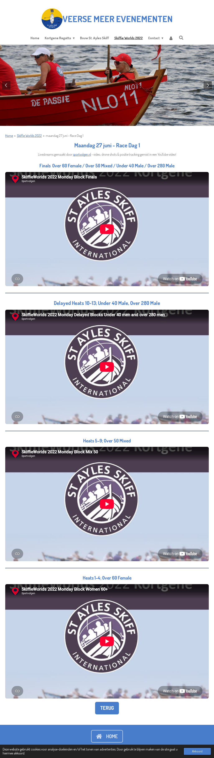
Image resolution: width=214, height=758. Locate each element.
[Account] (171, 38)
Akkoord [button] (197, 751)
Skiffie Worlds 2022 (29, 136)
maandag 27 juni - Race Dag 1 (64, 136)
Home (9, 136)
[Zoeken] (181, 37)
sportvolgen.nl (82, 154)
